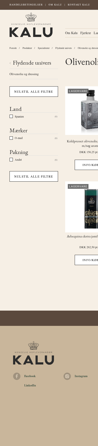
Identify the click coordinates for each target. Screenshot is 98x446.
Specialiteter (43, 48)
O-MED (19, 138)
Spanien (19, 116)
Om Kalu (55, 4)
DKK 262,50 (86, 247)
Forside (13, 48)
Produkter (27, 48)
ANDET (18, 159)
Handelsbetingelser (26, 4)
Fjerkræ (85, 33)
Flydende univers (63, 48)
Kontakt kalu (79, 4)
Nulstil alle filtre (33, 91)
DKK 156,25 (86, 152)
